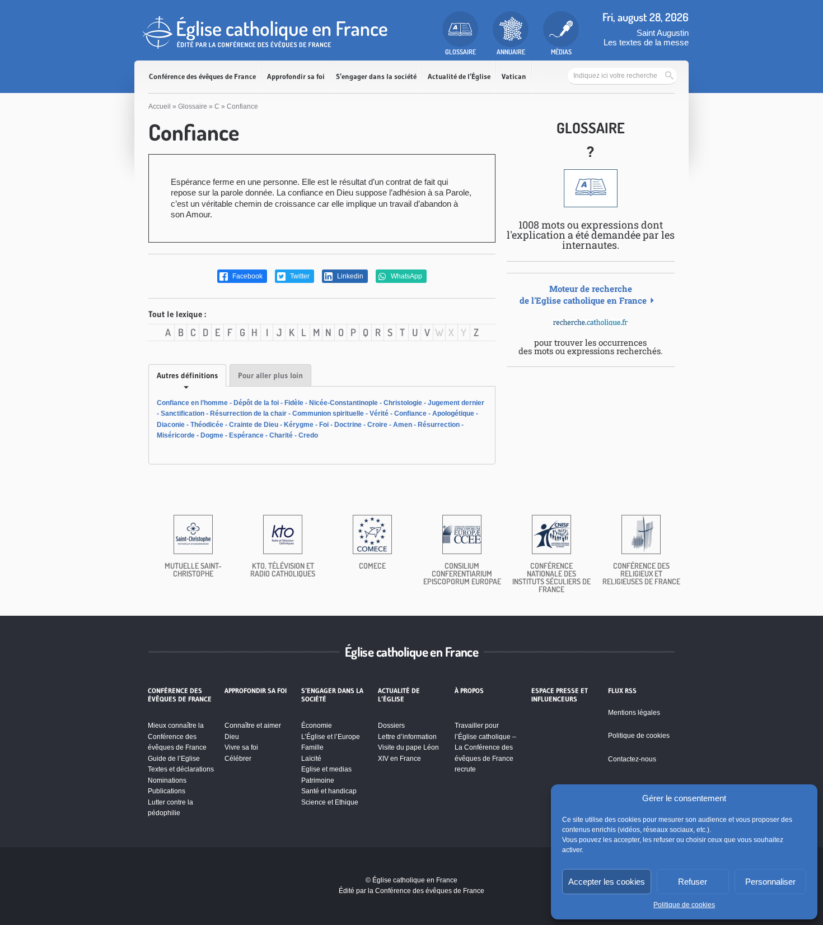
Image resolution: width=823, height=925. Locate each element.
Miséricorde (176, 435)
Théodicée (206, 425)
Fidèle (293, 403)
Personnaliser (770, 881)
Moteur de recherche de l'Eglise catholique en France (583, 294)
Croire (377, 425)
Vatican (514, 76)
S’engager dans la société (376, 76)
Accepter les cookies (606, 881)
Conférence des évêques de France (202, 76)
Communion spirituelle (328, 413)
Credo (308, 435)
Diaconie (171, 425)
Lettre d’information (407, 737)
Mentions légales (634, 713)
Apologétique (453, 413)
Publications (166, 791)
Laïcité (311, 759)
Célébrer (238, 759)
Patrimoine (317, 780)
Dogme (211, 435)
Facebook (247, 276)
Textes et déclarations (181, 769)
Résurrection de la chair (248, 413)
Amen (402, 425)
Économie (316, 725)
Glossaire (192, 106)
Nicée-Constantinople (343, 403)
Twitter (299, 276)
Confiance (410, 413)
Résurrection (439, 425)
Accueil (159, 106)
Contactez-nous (632, 759)
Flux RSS (622, 691)
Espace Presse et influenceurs (559, 695)
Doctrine (348, 425)
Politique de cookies (684, 905)
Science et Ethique (329, 802)
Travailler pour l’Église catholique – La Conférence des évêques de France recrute (485, 747)
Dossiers (391, 725)
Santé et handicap (329, 791)
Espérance (246, 435)
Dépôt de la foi (256, 403)
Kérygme (299, 425)
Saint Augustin (663, 33)
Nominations (167, 780)
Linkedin (349, 276)
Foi (324, 425)
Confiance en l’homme (192, 403)
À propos (469, 691)
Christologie (403, 403)
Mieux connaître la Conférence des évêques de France (177, 736)
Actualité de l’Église (459, 76)
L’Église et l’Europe (330, 737)
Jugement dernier (456, 403)
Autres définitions (187, 375)
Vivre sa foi (241, 747)
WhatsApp (405, 276)
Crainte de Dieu (253, 425)
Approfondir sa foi (296, 76)
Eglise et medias (326, 769)
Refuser (692, 881)
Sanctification (182, 413)
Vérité (379, 413)
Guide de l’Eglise (174, 759)
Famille (312, 747)
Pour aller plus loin (270, 375)
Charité (281, 435)
